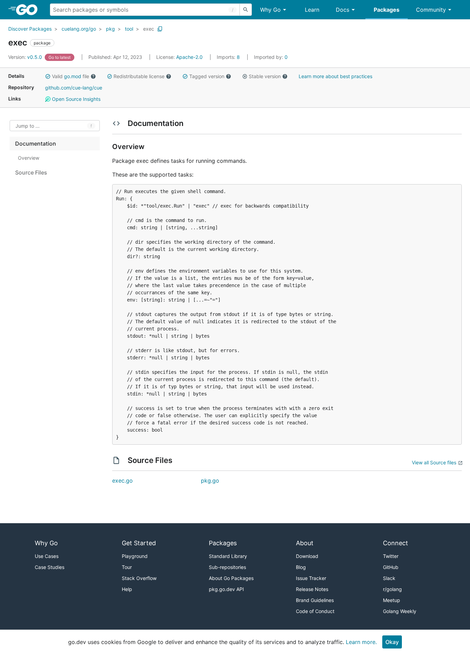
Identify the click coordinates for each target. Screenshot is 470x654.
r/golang (392, 589)
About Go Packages (231, 578)
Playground (135, 556)
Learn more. (361, 642)
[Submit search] (245, 9)
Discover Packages (30, 29)
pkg (110, 29)
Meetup (391, 600)
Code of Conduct (315, 611)
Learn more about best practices (335, 76)
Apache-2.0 (189, 57)
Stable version (264, 76)
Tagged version (207, 76)
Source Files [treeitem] (31, 172)
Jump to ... (27, 126)
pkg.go (210, 480)
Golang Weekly (399, 611)
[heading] (29, 9)
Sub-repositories (227, 567)
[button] (48, 76)
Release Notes (312, 589)
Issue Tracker (311, 578)
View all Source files (434, 462)
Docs (342, 9)
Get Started (139, 543)
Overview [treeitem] (28, 158)
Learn (312, 9)
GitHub (390, 567)
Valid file (70, 76)
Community (431, 9)
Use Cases (46, 556)
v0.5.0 (25, 57)
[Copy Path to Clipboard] (160, 29)
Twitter (390, 556)
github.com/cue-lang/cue (73, 88)
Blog (301, 567)
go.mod (72, 76)
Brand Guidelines (315, 600)
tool (129, 29)
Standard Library (228, 556)
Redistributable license (139, 76)
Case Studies (49, 567)
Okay (392, 642)
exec (148, 29)
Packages (386, 9)
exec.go (122, 480)
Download (307, 556)
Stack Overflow (139, 578)
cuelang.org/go (79, 29)
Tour (127, 567)
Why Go (270, 9)
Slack (389, 578)
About (304, 543)
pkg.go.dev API (226, 589)
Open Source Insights (75, 99)
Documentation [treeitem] (35, 143)
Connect (395, 543)
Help (127, 589)
